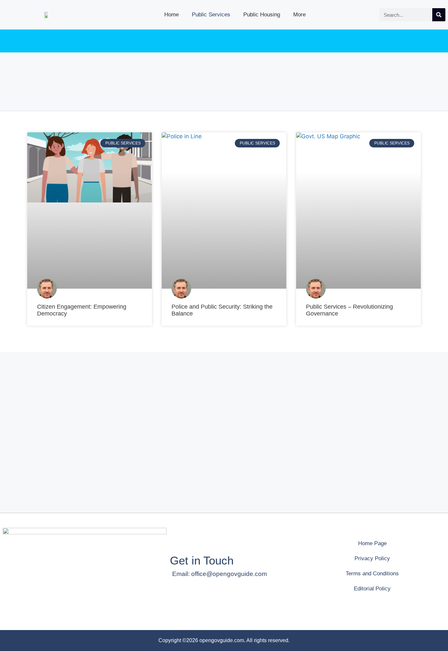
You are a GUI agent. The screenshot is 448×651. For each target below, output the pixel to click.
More (299, 14)
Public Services (211, 14)
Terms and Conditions (372, 573)
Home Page (372, 543)
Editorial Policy (372, 588)
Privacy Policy (372, 558)
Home (171, 14)
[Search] (438, 14)
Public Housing (261, 14)
